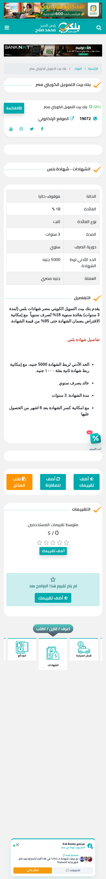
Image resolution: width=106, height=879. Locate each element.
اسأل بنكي (33, 870)
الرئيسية (93, 69)
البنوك (78, 69)
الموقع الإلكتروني (54, 118)
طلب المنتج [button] (19, 482)
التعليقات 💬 (73, 870)
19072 (85, 118)
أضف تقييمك (86, 482)
